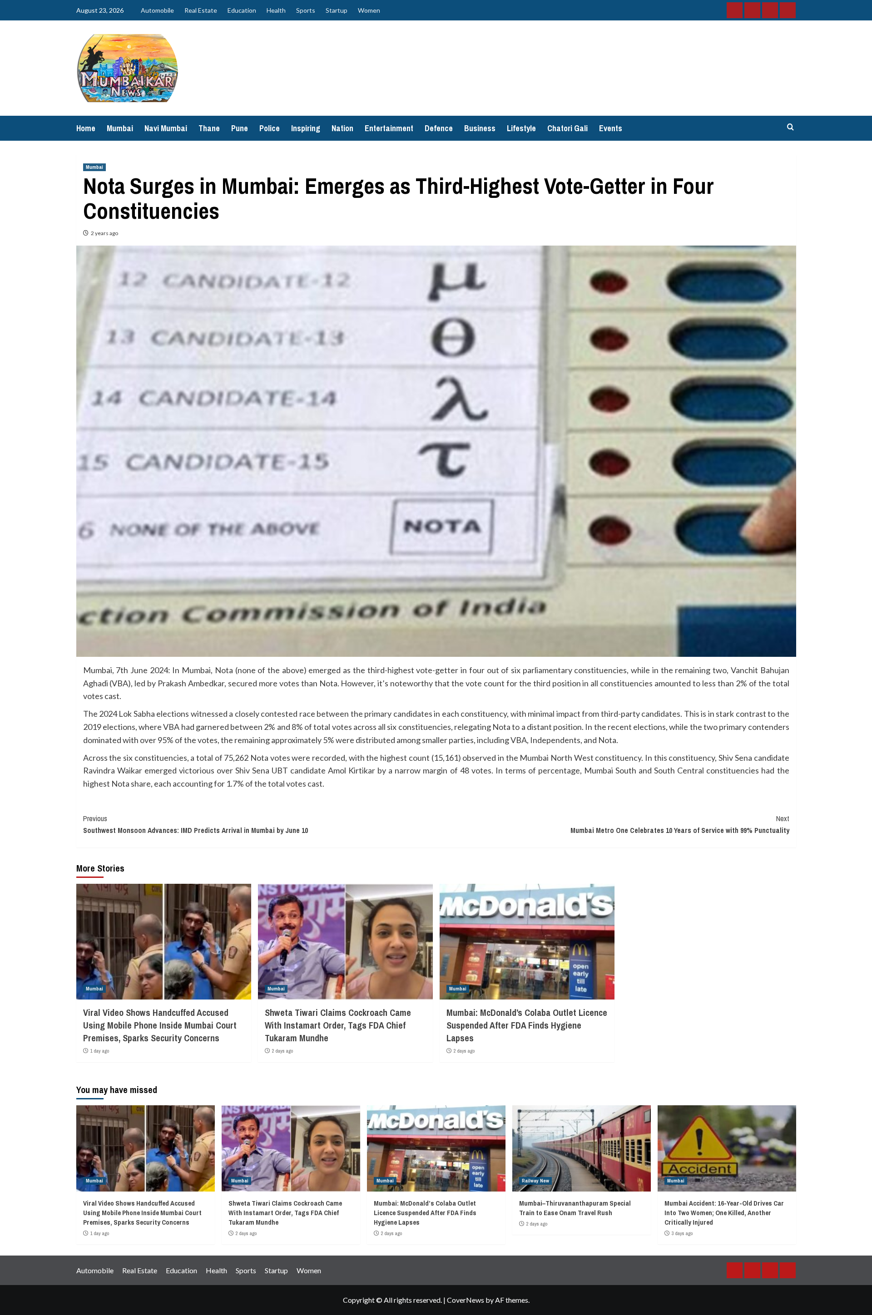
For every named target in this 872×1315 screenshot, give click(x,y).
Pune (239, 128)
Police (269, 128)
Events (610, 128)
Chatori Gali (567, 128)
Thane (209, 128)
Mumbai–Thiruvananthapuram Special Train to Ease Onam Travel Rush (575, 1207)
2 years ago (104, 233)
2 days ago (282, 1051)
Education (242, 10)
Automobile (157, 10)
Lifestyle (521, 128)
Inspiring (305, 128)
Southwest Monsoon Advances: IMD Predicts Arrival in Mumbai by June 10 (195, 824)
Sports (305, 10)
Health (276, 10)
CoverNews (465, 1299)
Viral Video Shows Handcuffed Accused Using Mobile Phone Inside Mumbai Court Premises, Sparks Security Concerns (160, 1025)
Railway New (535, 1180)
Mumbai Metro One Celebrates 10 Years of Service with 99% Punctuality (679, 824)
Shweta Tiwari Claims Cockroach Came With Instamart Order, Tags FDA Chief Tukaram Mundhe (338, 1025)
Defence (439, 128)
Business (479, 128)
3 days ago (682, 1233)
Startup (336, 10)
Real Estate (200, 10)
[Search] (790, 127)
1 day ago (99, 1051)
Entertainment (389, 128)
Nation (342, 128)
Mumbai (120, 128)
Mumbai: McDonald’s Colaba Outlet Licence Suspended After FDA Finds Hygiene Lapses (526, 1025)
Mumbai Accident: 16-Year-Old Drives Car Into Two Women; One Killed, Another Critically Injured (724, 1212)
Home (85, 128)
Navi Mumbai (165, 128)
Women (369, 10)
